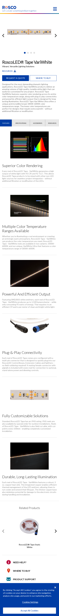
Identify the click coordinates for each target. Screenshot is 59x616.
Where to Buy (21, 570)
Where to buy (43, 78)
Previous (3, 35)
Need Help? (19, 562)
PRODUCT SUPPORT (24, 579)
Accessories (37, 123)
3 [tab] (31, 53)
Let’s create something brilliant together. (9, 11)
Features (5, 123)
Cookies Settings (30, 602)
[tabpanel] (29, 33)
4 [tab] (34, 53)
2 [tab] (28, 53)
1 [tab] (25, 53)
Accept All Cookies (29, 610)
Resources (7, 71)
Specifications (20, 123)
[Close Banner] (55, 587)
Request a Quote (15, 78)
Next (56, 35)
